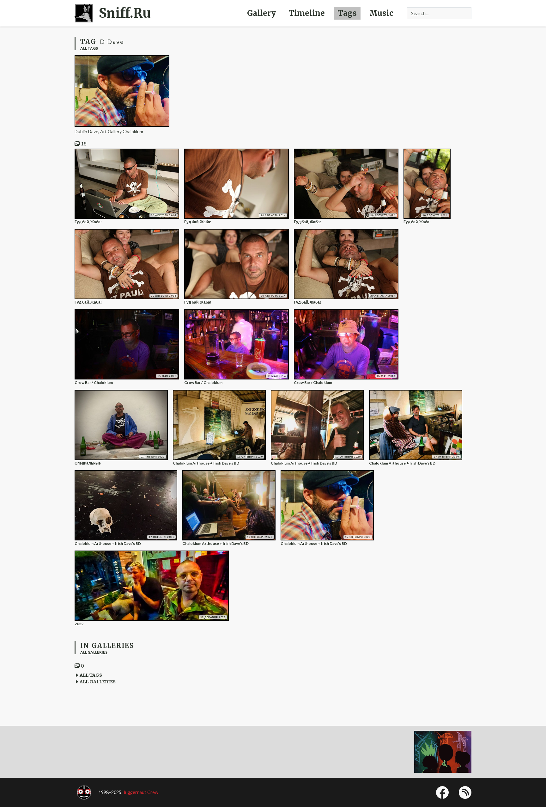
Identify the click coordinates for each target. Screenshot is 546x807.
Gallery (261, 13)
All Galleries (93, 652)
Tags (347, 13)
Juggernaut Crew (140, 792)
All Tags (89, 48)
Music (381, 13)
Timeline (306, 13)
